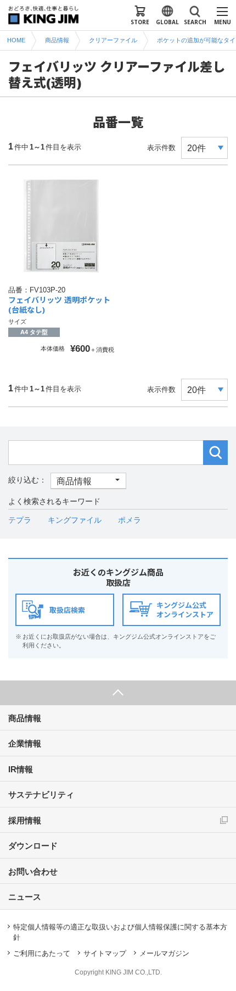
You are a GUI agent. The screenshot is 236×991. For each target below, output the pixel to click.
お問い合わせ (33, 871)
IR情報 (20, 769)
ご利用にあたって (41, 953)
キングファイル (75, 520)
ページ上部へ (118, 692)
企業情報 (24, 743)
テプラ (19, 520)
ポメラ (129, 520)
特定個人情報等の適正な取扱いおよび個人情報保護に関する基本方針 (120, 932)
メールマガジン (164, 953)
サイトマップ (104, 953)
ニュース (24, 896)
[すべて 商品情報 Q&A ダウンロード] (67, 479)
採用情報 (24, 820)
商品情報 (24, 718)
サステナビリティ (41, 794)
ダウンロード (33, 845)
